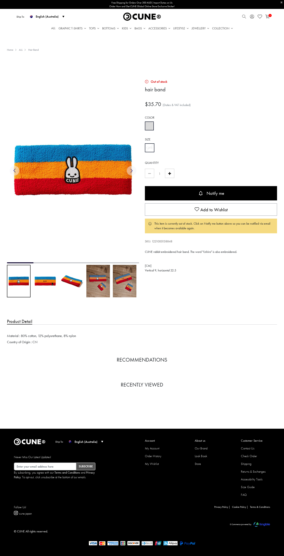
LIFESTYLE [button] (179, 28)
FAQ (244, 495)
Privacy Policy (221, 507)
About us (200, 441)
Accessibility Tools (251, 479)
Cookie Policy (239, 507)
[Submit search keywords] (244, 17)
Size (148, 139)
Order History (153, 456)
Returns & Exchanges (253, 472)
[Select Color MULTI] (149, 125)
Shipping (246, 464)
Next (131, 172)
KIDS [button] (125, 28)
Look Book (201, 456)
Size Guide (247, 487)
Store (198, 464)
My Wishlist (152, 464)
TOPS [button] (92, 28)
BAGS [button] (138, 28)
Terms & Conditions (260, 507)
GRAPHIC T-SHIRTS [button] (70, 28)
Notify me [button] (215, 193)
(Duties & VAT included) (177, 105)
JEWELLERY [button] (199, 28)
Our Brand (201, 448)
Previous (14, 172)
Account (150, 441)
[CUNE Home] (142, 16)
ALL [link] (53, 28)
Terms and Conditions (67, 472)
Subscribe (86, 466)
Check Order (249, 456)
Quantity (152, 163)
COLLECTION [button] (220, 28)
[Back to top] (275, 533)
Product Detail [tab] (19, 321)
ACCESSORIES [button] (157, 28)
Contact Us (247, 448)
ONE (150, 147)
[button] (252, 17)
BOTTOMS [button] (108, 28)
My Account (152, 448)
